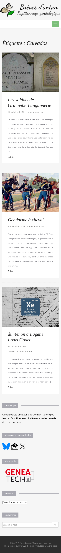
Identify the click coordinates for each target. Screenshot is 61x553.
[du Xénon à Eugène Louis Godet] (30, 306)
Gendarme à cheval (25, 219)
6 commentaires (35, 226)
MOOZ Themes (26, 546)
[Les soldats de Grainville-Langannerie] (30, 72)
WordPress (52, 546)
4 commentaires (34, 112)
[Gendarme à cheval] (30, 192)
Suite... (11, 157)
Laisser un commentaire (20, 351)
